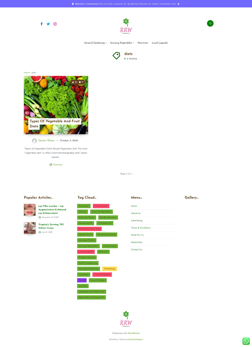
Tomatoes (84, 274)
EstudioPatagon (135, 339)
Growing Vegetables (121, 43)
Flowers (82, 212)
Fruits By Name (86, 217)
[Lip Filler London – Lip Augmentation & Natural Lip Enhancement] (30, 210)
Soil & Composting (88, 263)
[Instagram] (55, 24)
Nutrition (143, 43)
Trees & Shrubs (98, 280)
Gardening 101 (85, 223)
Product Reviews (87, 257)
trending (83, 286)
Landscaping (110, 246)
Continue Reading (74, 125)
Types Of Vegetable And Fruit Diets (55, 124)
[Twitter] (48, 24)
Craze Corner (101, 206)
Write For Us (137, 235)
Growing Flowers (87, 240)
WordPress (134, 333)
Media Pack (136, 242)
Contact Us (136, 249)
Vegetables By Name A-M (91, 292)
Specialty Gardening (88, 269)
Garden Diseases (108, 217)
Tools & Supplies (102, 274)
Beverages (84, 206)
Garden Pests (85, 234)
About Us (135, 213)
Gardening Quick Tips (89, 229)
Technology (109, 269)
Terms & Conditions (140, 227)
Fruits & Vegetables (101, 212)
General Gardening (94, 43)
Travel (82, 280)
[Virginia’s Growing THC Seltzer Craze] (30, 228)
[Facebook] (41, 24)
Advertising (136, 220)
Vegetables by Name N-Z (91, 297)
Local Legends (160, 43)
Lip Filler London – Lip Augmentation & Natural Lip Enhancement (52, 209)
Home (27, 72)
